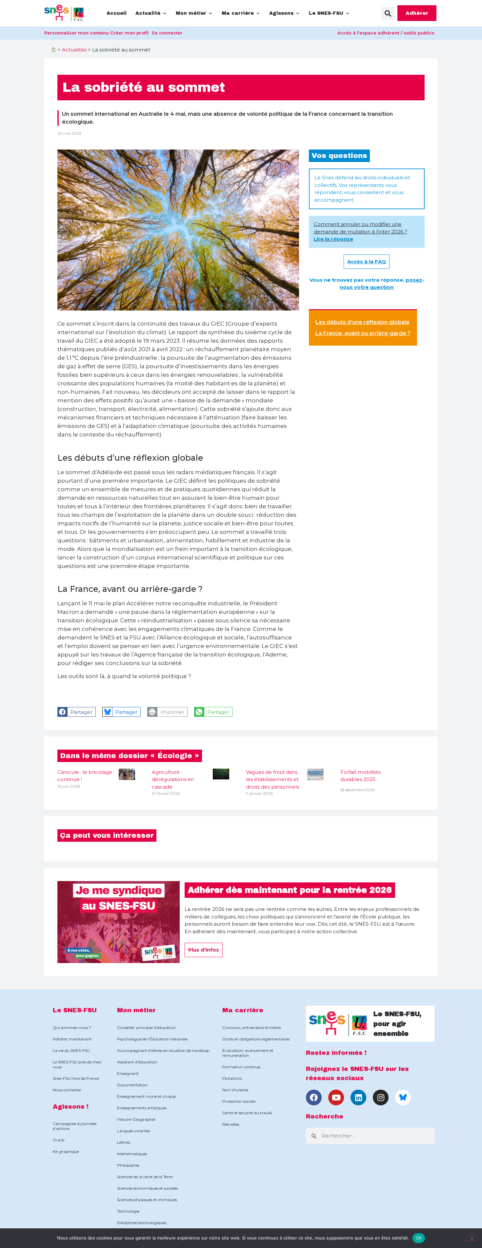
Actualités (74, 50)
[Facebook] (314, 1097)
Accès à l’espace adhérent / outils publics (385, 32)
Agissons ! (71, 1106)
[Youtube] (336, 1097)
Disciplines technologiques (141, 1222)
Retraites (230, 1124)
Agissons (281, 13)
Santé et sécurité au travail (247, 1112)
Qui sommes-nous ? (72, 1027)
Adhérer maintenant (72, 1039)
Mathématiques (132, 1153)
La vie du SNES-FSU (71, 1050)
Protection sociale (238, 1101)
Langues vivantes (133, 1130)
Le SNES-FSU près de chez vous (77, 1064)
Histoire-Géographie (136, 1119)
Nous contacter (67, 1089)
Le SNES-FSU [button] (326, 13)
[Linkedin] (358, 1097)
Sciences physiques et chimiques (147, 1199)
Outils (58, 1139)
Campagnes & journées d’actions (74, 1126)
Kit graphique (66, 1151)
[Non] (471, 1238)
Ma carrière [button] (238, 13)
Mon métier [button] (191, 13)
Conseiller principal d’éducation (146, 1027)
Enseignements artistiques (142, 1107)
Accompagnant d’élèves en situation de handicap (163, 1050)
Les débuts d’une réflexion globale (362, 322)
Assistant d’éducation (137, 1061)
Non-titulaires (235, 1089)
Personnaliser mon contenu (76, 32)
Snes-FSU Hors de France (76, 1078)
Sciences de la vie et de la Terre (144, 1176)
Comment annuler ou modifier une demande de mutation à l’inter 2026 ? (360, 231)
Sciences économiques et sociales (147, 1188)
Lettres (123, 1142)
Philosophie (128, 1165)
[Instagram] (381, 1097)
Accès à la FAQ (366, 261)
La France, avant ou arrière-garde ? (363, 333)
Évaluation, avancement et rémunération (247, 1053)
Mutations (232, 1078)
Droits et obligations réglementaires (256, 1039)
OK (419, 1237)
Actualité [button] (147, 13)
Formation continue (241, 1066)
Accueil (117, 13)
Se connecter (167, 32)
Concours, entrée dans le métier (251, 1027)
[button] (387, 13)
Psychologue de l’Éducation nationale (152, 1039)
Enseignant (128, 1073)
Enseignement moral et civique (146, 1096)
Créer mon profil (129, 32)
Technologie (128, 1211)
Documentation (132, 1084)
